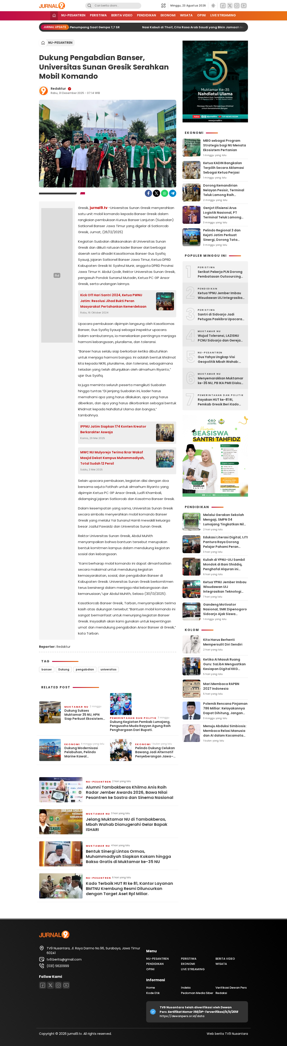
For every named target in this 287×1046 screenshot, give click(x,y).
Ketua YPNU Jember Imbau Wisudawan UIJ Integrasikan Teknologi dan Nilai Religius (221, 295)
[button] (164, 5)
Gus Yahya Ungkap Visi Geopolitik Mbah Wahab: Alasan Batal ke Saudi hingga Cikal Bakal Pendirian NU (221, 359)
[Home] (54, 15)
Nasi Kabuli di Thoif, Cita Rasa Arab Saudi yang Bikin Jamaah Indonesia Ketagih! (199, 27)
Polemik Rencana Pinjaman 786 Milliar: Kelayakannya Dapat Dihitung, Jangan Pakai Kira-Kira (225, 710)
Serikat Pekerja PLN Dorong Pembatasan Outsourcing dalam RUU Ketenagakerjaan (220, 274)
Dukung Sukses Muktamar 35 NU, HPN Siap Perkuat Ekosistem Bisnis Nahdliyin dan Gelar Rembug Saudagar (84, 715)
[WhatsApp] (164, 193)
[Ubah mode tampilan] (213, 5)
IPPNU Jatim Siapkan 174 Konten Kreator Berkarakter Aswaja (113, 429)
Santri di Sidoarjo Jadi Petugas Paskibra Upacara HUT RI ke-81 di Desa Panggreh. (220, 317)
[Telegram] (172, 193)
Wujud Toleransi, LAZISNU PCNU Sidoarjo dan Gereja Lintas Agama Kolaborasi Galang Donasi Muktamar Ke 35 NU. (219, 338)
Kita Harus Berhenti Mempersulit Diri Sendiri (222, 642)
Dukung (63, 669)
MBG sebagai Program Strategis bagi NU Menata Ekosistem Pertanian (224, 145)
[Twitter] (230, 6)
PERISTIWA (98, 15)
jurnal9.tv (98, 207)
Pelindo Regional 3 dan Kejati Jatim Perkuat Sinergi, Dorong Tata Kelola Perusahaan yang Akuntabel (223, 239)
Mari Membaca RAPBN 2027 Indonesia (221, 686)
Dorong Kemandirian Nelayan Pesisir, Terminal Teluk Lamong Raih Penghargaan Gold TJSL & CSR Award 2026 (224, 195)
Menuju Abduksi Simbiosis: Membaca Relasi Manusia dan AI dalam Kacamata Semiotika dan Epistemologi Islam (224, 735)
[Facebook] (223, 6)
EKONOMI (168, 15)
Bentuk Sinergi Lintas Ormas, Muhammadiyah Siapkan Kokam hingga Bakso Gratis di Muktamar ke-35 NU (128, 856)
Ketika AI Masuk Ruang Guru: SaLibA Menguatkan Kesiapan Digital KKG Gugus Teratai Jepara (224, 666)
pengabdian (85, 669)
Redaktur (58, 88)
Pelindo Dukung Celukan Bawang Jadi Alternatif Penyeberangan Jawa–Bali (155, 752)
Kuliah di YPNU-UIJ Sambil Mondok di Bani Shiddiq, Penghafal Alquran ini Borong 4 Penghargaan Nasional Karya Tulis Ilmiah (225, 569)
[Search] (89, 6)
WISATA (186, 15)
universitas (108, 669)
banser (46, 669)
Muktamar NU (76, 707)
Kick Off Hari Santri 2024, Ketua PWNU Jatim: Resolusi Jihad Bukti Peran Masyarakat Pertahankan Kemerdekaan (113, 301)
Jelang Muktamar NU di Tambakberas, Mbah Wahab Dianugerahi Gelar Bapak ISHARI (126, 824)
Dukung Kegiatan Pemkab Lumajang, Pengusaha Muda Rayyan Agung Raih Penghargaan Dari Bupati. (140, 726)
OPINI (201, 15)
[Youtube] (244, 6)
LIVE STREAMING (223, 15)
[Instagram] (237, 6)
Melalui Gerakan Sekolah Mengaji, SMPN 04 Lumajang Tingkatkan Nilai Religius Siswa (225, 522)
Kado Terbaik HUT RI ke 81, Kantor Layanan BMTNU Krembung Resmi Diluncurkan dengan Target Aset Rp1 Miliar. (129, 888)
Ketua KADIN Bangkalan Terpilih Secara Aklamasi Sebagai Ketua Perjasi (223, 168)
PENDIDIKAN (146, 15)
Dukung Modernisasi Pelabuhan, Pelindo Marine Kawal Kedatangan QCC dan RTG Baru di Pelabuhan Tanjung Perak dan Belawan (83, 752)
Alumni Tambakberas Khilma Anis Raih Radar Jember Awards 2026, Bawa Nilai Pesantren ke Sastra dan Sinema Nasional (129, 792)
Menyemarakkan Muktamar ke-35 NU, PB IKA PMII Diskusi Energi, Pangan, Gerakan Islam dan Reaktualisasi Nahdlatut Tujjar (221, 380)
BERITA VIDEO (122, 15)
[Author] (43, 91)
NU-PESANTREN (73, 15)
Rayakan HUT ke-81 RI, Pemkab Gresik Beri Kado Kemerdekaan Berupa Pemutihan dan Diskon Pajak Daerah (221, 402)
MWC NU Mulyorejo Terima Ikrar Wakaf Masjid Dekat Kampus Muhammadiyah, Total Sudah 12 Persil (112, 458)
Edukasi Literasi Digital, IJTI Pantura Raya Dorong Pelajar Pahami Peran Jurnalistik (225, 544)
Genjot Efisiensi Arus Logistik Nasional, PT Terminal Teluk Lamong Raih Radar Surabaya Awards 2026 (222, 217)
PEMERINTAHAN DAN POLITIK (133, 718)
